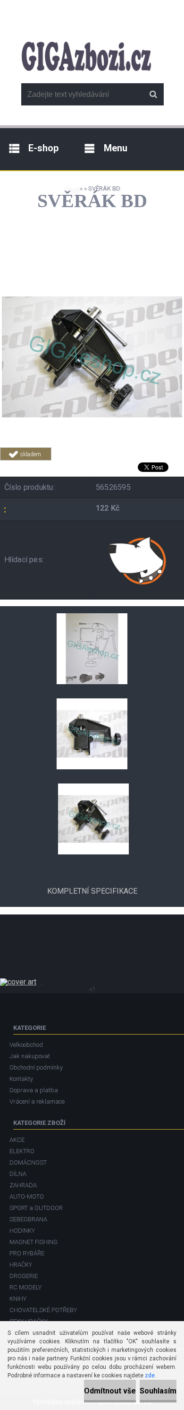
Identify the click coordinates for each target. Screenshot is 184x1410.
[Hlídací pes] (138, 560)
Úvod (71, 188)
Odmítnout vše (110, 1390)
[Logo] (86, 56)
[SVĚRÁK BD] (92, 270)
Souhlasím (158, 1390)
